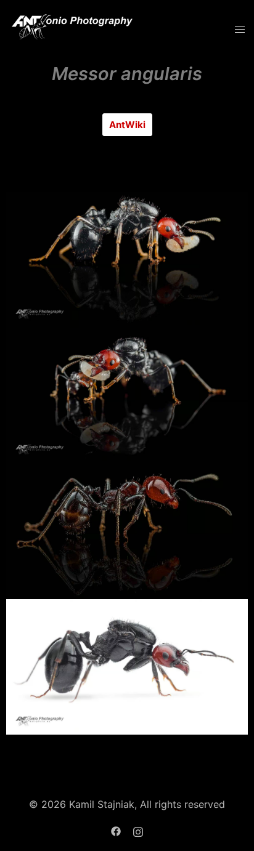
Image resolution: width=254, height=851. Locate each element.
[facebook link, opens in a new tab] (116, 830)
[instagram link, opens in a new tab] (138, 830)
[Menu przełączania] (240, 29)
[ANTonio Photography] (72, 28)
